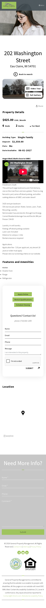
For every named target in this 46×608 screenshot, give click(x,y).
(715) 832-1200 (26, 321)
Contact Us (18, 546)
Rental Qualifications (23, 299)
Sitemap (26, 546)
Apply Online (23, 294)
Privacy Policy (36, 546)
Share (40, 106)
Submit (29, 368)
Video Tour (36, 88)
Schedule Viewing (23, 305)
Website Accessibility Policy (32, 596)
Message (8, 348)
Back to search (25, 74)
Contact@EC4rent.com (12, 596)
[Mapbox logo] (8, 436)
